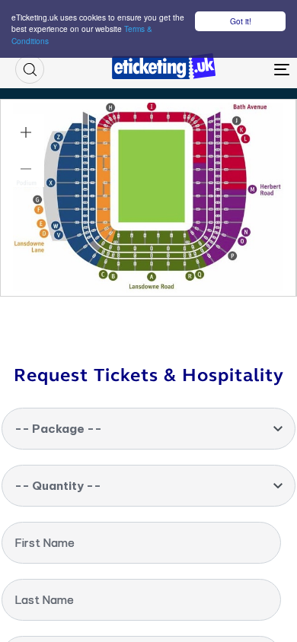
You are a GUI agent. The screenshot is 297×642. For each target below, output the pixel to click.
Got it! (240, 21)
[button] (29, 69)
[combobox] (148, 429)
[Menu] (244, 69)
